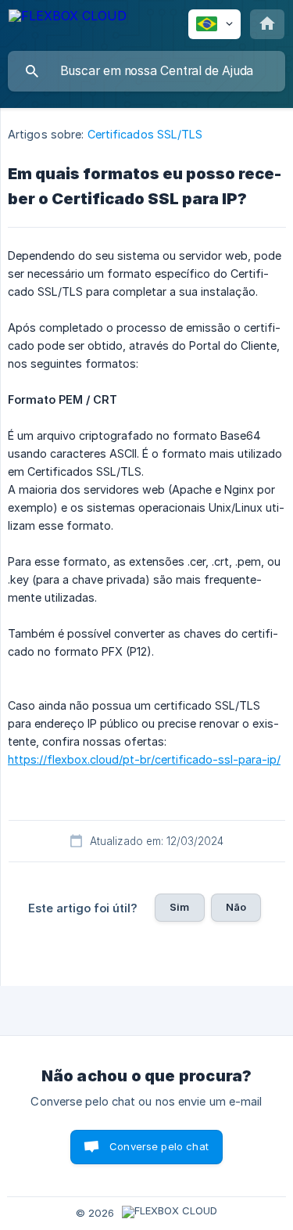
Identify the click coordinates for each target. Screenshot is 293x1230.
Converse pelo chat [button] (159, 1146)
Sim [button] (179, 907)
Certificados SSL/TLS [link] (145, 134)
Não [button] (236, 907)
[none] (68, 25)
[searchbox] (146, 71)
